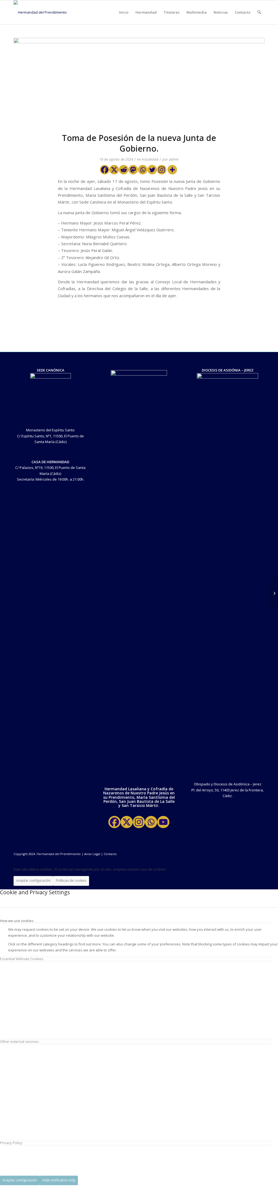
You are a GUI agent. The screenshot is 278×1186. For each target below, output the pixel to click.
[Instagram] (161, 169)
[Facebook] (104, 169)
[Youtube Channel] (163, 822)
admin (174, 159)
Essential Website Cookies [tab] (21, 958)
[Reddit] (123, 169)
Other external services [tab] (19, 1041)
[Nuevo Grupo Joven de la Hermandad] (274, 593)
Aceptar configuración (33, 880)
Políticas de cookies (71, 880)
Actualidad (150, 159)
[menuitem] (123, 12)
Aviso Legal (92, 854)
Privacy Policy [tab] (11, 1142)
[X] (114, 169)
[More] (172, 169)
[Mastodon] (133, 169)
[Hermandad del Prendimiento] (40, 12)
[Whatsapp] (142, 169)
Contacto (110, 854)
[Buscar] (259, 12)
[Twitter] (152, 169)
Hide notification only (58, 1180)
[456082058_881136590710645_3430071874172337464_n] (139, 82)
